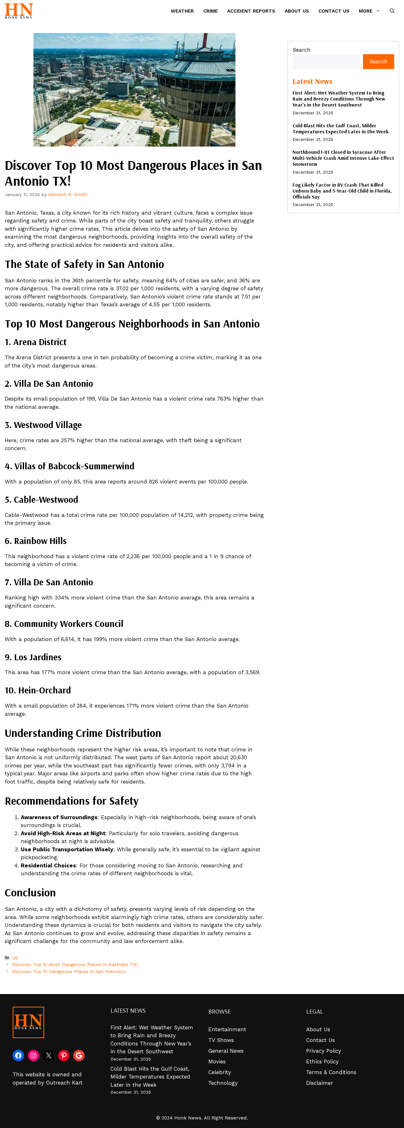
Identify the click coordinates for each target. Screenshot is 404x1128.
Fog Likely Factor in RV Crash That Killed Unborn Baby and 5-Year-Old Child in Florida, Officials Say (342, 191)
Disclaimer (319, 1083)
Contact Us (333, 11)
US (15, 958)
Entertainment (227, 1029)
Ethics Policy (322, 1061)
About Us (297, 11)
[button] (392, 11)
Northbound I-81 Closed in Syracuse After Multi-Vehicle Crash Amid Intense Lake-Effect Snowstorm (343, 158)
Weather (182, 11)
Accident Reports (251, 11)
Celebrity (219, 1072)
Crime (210, 11)
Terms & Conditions (331, 1072)
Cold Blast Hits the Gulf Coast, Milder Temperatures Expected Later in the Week (341, 128)
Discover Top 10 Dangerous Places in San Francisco (69, 971)
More (365, 11)
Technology (223, 1083)
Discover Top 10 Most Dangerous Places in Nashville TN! (75, 964)
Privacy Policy (323, 1051)
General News (226, 1051)
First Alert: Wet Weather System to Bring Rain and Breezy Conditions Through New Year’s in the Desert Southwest (339, 99)
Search (302, 50)
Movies (217, 1061)
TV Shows (221, 1040)
